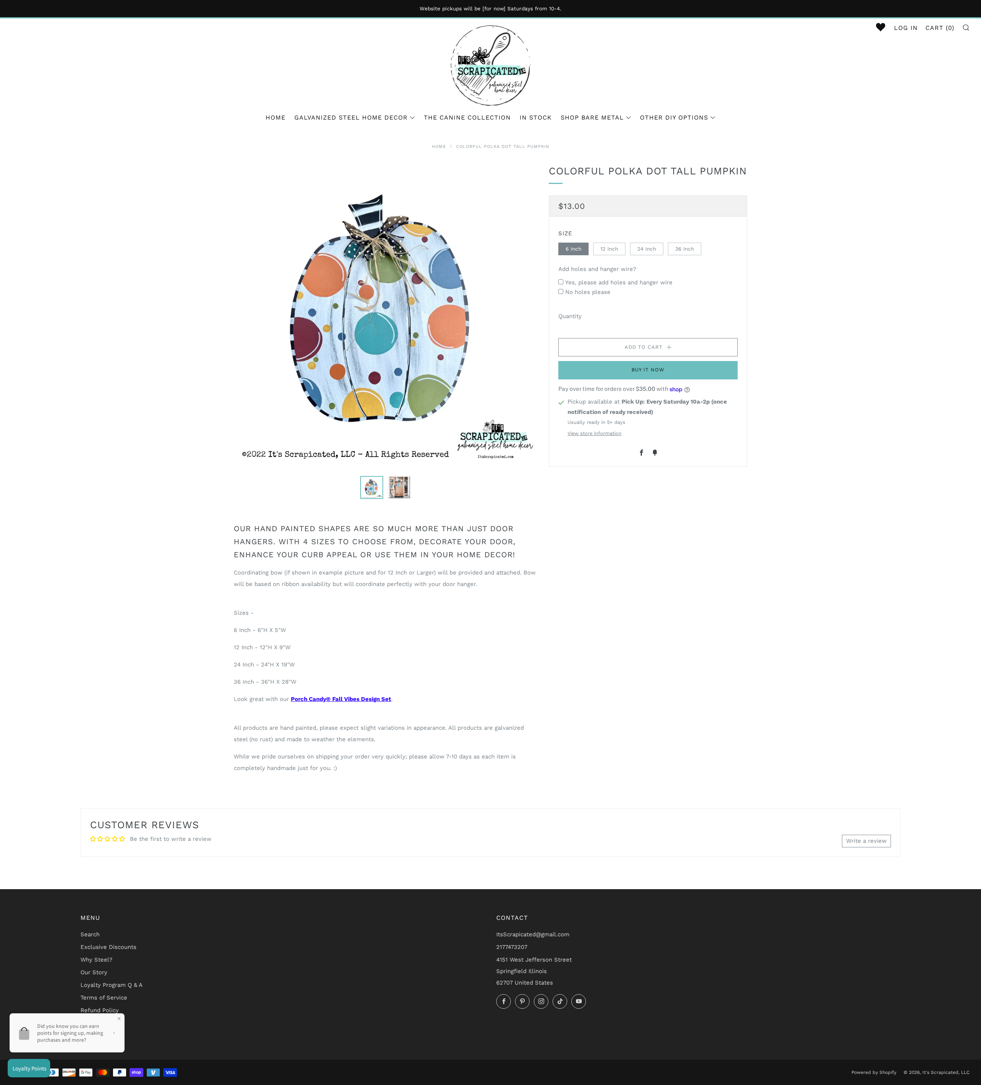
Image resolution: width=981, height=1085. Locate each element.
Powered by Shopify (873, 1072)
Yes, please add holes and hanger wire (619, 282)
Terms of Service (103, 997)
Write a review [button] (866, 840)
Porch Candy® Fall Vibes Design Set (341, 699)
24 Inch (646, 248)
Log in (906, 27)
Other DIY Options (674, 117)
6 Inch (573, 248)
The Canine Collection (467, 117)
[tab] (371, 487)
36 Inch (684, 248)
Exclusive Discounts (108, 947)
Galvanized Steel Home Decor (351, 117)
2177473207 (511, 947)
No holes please (587, 292)
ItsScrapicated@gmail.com (532, 934)
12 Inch (609, 248)
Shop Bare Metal (592, 117)
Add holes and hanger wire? (597, 269)
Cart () (940, 27)
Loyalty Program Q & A (111, 985)
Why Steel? (96, 959)
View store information (595, 433)
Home (275, 117)
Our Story (93, 972)
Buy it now (648, 370)
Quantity (570, 315)
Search (90, 934)
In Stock (536, 117)
